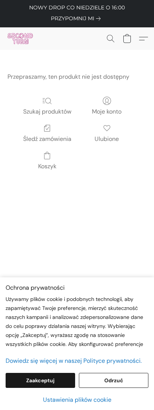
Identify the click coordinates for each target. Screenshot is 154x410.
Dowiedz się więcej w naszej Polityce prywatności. (74, 361)
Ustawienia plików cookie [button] (77, 400)
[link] (77, 18)
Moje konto (106, 111)
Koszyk (47, 166)
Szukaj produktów (47, 111)
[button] (21, 38)
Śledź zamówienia (47, 139)
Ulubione (107, 139)
